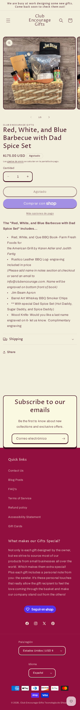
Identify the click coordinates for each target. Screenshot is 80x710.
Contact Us (16, 470)
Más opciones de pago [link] (40, 213)
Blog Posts (15, 479)
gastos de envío (15, 161)
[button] (8, 20)
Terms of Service (20, 498)
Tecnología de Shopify (57, 702)
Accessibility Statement (24, 517)
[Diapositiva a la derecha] (49, 117)
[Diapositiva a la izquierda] (30, 117)
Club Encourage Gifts (32, 702)
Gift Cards (15, 526)
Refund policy (17, 507)
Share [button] (11, 352)
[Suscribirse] (63, 439)
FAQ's (12, 489)
